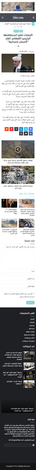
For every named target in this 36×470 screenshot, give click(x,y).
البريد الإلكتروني (30, 279)
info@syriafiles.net (16, 440)
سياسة (31, 328)
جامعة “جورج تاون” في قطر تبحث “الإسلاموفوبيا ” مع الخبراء (12, 375)
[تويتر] (26, 129)
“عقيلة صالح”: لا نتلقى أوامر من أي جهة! (10, 211)
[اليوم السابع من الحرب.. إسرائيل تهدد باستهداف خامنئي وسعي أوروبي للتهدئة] (29, 355)
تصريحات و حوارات (28, 341)
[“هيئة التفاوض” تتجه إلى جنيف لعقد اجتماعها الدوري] (29, 366)
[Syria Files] (18, 18)
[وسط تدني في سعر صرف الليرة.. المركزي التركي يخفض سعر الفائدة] (26, 203)
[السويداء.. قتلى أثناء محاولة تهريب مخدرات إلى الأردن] (9, 223)
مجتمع (32, 325)
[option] (18, 402)
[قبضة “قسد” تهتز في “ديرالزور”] (29, 384)
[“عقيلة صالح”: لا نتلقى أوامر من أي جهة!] (9, 203)
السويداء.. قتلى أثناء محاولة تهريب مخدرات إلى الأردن (9, 231)
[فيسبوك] (31, 129)
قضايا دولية (16, 31)
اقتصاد (32, 322)
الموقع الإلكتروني (31, 286)
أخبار (15, 27)
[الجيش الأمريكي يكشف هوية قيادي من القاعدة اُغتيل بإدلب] (26, 223)
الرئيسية (19, 27)
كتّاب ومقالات (29, 338)
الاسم (32, 271)
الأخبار (32, 319)
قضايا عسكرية (29, 335)
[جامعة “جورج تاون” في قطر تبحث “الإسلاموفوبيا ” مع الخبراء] (29, 375)
